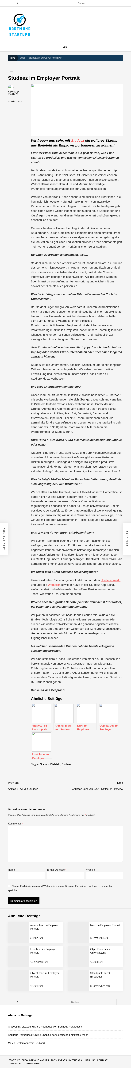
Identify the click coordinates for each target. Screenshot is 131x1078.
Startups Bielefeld (50, 764)
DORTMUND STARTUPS (13, 93)
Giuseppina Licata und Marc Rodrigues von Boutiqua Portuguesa (63, 942)
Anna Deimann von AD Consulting (47, 993)
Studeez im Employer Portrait (44, 1044)
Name (12, 869)
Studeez (78, 140)
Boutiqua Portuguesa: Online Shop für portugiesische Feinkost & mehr (65, 955)
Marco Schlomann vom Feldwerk (46, 967)
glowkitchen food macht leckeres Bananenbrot (53, 1018)
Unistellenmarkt (110, 580)
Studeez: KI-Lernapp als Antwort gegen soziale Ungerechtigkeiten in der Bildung (70, 1070)
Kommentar (15, 823)
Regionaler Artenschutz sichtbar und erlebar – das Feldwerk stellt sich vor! (67, 980)
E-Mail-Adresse (56, 869)
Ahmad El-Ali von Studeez (43, 1057)
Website (91, 869)
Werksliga (54, 584)
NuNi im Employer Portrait (105, 925)
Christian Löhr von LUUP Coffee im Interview (52, 1031)
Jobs (10, 72)
